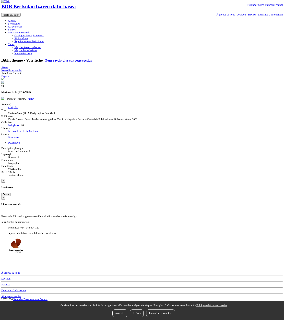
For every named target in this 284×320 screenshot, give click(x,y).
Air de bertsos (15, 26)
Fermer (6, 194)
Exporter (5, 76)
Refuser (137, 313)
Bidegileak (13, 125)
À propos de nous (225, 14)
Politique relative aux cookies (211, 305)
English (260, 4)
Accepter (120, 313)
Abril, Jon (13, 107)
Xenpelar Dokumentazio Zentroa (30, 299)
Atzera (4, 67)
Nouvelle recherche (11, 70)
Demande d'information (270, 14)
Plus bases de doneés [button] (19, 32)
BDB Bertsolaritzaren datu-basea (38, 6)
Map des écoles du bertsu (27, 47)
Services (252, 14)
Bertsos (12, 29)
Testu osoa (13, 137)
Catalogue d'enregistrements (29, 35)
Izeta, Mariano (30, 131)
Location (241, 14)
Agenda (12, 20)
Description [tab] (14, 142)
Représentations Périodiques (29, 41)
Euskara (251, 4)
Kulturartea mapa (23, 53)
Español (278, 4)
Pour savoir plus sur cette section (68, 60)
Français (269, 4)
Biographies (14, 23)
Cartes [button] (11, 44)
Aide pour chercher (11, 296)
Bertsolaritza (14, 131)
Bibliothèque (21, 38)
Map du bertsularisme (25, 50)
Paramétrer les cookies (160, 313)
